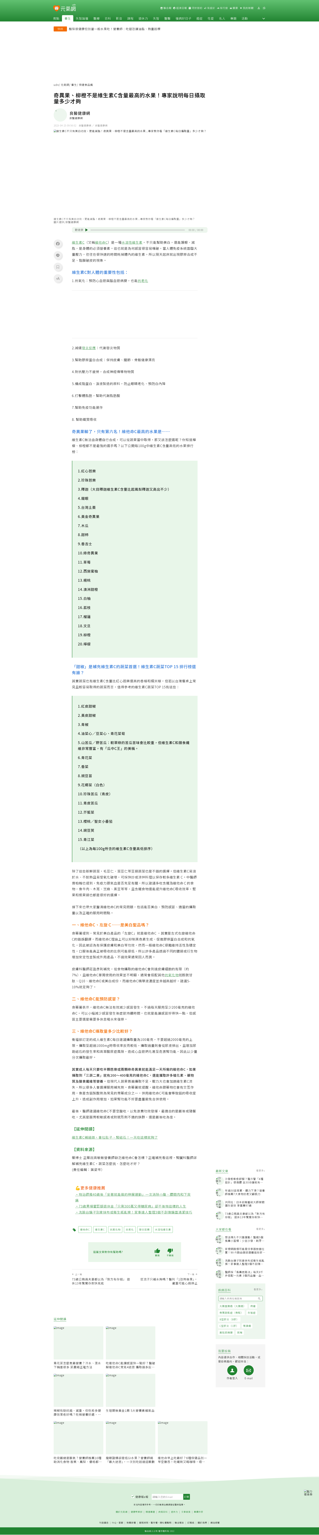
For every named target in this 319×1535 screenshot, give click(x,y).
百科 (108, 18)
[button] (263, 18)
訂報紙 (190, 1523)
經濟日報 (181, 7)
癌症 (199, 18)
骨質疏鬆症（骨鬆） (231, 1312)
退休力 (143, 18)
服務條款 (144, 1522)
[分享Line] (58, 255)
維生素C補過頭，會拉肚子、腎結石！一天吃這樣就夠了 (115, 1137)
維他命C (101, 242)
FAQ (114, 1522)
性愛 (211, 18)
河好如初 (196, 7)
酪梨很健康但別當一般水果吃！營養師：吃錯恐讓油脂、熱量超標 (114, 29)
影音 (119, 18)
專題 (233, 18)
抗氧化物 (172, 974)
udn (56, 85)
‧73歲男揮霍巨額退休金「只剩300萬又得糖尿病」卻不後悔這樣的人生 (130, 1206)
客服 (121, 1522)
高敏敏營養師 (104, 1157)
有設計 (211, 7)
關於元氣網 (121, 1512)
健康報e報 (141, 1496)
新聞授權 (131, 1523)
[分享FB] (58, 243)
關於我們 (202, 1523)
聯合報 (167, 7)
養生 (67, 18)
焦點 (56, 18)
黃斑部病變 (226, 1332)
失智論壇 (82, 18)
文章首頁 (186, 1512)
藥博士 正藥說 (83, 1157)
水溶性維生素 (132, 242)
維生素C (78, 242)
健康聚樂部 (136, 1512)
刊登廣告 (104, 1523)
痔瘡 (253, 1306)
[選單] (264, 8)
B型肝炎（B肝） (229, 1319)
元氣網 (65, 85)
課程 (130, 18)
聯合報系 (179, 1523)
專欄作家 (198, 1512)
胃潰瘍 (247, 1326)
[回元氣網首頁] (68, 8)
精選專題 (150, 1512)
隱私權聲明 (165, 1522)
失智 (156, 18)
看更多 (260, 1170)
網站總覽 (215, 1523)
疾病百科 (163, 1512)
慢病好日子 (183, 18)
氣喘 (239, 1332)
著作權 (154, 1522)
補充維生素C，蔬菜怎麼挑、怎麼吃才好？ (107, 1163)
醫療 (96, 18)
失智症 (252, 1312)
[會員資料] (259, 8)
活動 (245, 18)
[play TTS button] (86, 229)
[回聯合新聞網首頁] (56, 8)
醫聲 (167, 18)
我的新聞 (248, 7)
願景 (235, 7)
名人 (222, 18)
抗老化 (143, 280)
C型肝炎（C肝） (229, 1326)
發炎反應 (89, 347)
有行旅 (223, 7)
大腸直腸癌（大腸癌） (232, 1306)
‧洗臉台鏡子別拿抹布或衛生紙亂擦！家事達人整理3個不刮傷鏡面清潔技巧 (133, 1212)
